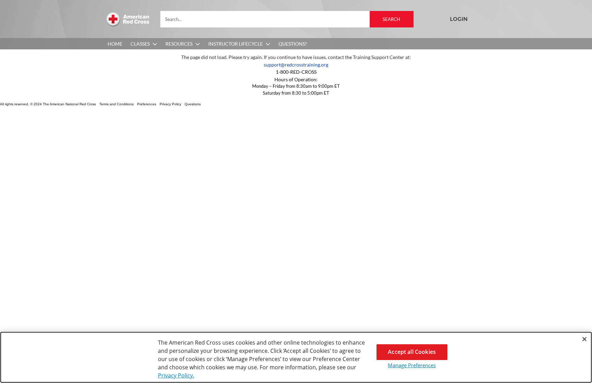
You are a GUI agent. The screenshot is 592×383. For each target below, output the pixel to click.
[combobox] (287, 19)
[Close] (584, 339)
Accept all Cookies (412, 352)
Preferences (146, 104)
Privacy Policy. (176, 375)
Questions (193, 104)
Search (391, 19)
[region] (296, 357)
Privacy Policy (170, 104)
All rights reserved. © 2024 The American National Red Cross (48, 104)
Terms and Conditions (116, 104)
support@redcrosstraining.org (296, 65)
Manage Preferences (412, 365)
